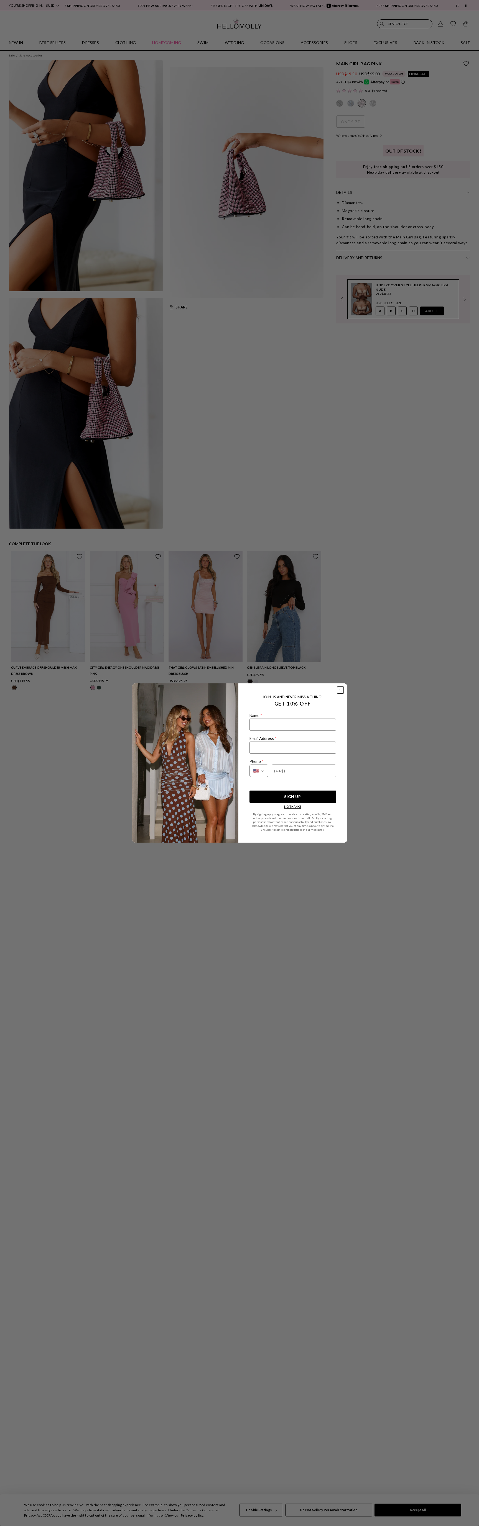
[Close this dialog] (340, 690)
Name (255, 715)
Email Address (262, 738)
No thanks (292, 806)
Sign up (292, 796)
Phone (256, 761)
